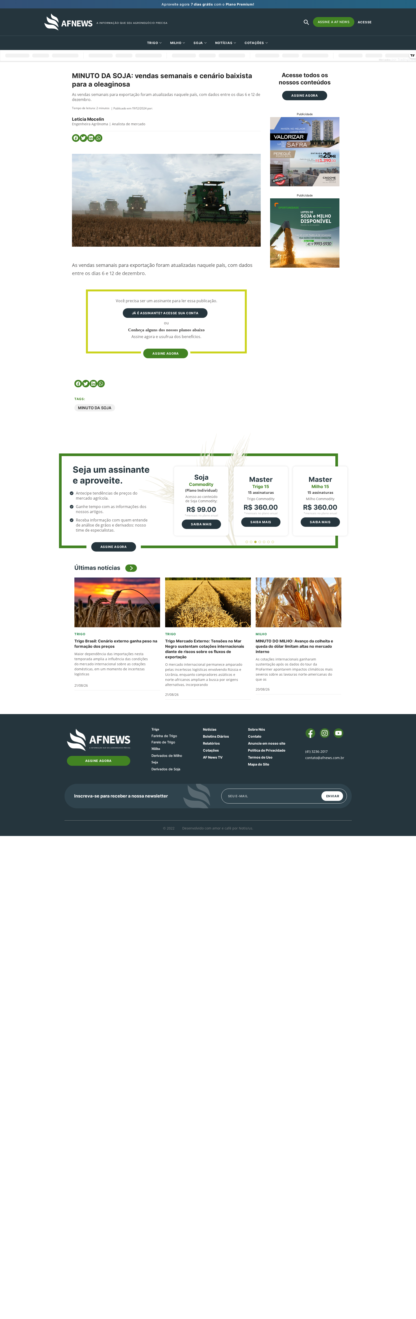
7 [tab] (273, 542)
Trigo (152, 43)
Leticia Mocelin (88, 119)
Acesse (365, 22)
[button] (76, 138)
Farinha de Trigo (164, 736)
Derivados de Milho (166, 756)
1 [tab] (247, 542)
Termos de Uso (260, 757)
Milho (176, 43)
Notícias (224, 43)
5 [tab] (264, 542)
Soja (198, 43)
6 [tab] (268, 542)
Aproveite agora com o (208, 4)
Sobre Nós (256, 729)
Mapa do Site (258, 764)
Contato (254, 736)
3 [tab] (255, 542)
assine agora (165, 353)
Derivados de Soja (165, 769)
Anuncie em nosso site (266, 743)
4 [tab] (260, 542)
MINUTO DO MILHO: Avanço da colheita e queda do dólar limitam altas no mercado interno (294, 646)
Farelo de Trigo (163, 742)
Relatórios (211, 743)
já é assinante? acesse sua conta (165, 313)
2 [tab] (251, 542)
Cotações (211, 750)
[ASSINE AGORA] (165, 344)
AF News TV (212, 757)
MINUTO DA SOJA (94, 407)
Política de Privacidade (266, 750)
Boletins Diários (216, 736)
